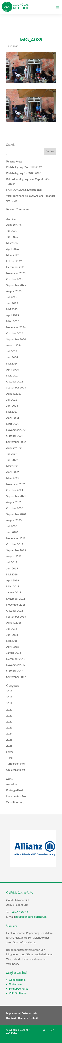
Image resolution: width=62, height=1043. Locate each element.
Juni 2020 (12, 532)
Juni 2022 (12, 459)
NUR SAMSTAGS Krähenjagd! (24, 189)
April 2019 (12, 580)
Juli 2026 (11, 230)
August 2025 (14, 291)
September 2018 (16, 616)
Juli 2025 (11, 297)
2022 (9, 721)
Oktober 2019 (14, 544)
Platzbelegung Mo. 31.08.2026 (24, 166)
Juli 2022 (11, 453)
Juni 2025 (12, 303)
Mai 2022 (12, 465)
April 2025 (12, 315)
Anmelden (12, 784)
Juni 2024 (12, 357)
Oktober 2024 (14, 333)
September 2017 (16, 676)
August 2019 (14, 556)
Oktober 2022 (14, 435)
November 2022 (15, 429)
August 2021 (14, 502)
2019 (9, 703)
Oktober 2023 (14, 381)
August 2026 (14, 224)
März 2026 (12, 254)
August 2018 (14, 622)
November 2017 (15, 664)
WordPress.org (15, 802)
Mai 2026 (12, 242)
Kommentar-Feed (16, 796)
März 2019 (12, 586)
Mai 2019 (12, 574)
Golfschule (15, 984)
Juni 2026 (12, 236)
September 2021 (16, 496)
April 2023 (12, 417)
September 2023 (16, 387)
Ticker (9, 757)
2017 (9, 691)
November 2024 (15, 327)
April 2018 (12, 646)
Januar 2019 (13, 592)
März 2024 (12, 375)
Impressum (13, 1013)
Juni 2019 (12, 568)
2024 (9, 733)
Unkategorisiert (15, 769)
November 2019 (15, 538)
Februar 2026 (14, 260)
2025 (9, 739)
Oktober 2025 (14, 279)
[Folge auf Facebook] (44, 1030)
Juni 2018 (12, 634)
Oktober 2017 (14, 670)
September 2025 (16, 285)
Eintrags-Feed (14, 790)
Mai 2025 (12, 309)
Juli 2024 (11, 351)
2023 (9, 727)
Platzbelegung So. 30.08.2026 (23, 173)
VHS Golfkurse (18, 993)
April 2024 (12, 369)
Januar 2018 (13, 652)
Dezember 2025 (15, 266)
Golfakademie (17, 979)
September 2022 (16, 441)
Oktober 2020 (14, 508)
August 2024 (14, 345)
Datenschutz (29, 1013)
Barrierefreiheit (28, 1018)
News (9, 751)
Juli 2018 (11, 628)
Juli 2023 (11, 399)
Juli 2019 (11, 562)
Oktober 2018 (14, 610)
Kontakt (11, 1018)
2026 (9, 745)
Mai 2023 (12, 411)
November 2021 (15, 484)
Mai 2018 (12, 640)
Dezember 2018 (15, 598)
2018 (9, 697)
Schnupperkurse (18, 988)
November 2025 (15, 273)
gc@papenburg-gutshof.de (30, 916)
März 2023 (12, 423)
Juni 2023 (12, 405)
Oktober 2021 (14, 490)
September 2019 (16, 550)
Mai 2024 (12, 363)
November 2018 (15, 604)
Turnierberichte (15, 763)
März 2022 (12, 478)
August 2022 (14, 447)
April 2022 (12, 471)
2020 (9, 709)
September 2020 (16, 514)
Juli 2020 (11, 526)
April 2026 (12, 248)
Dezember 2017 (15, 658)
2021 (9, 715)
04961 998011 (19, 912)
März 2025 (12, 321)
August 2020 (14, 520)
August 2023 (14, 393)
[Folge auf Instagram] (52, 1030)
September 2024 (16, 339)
